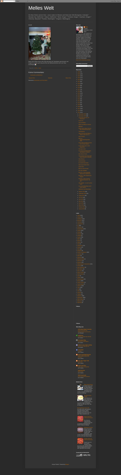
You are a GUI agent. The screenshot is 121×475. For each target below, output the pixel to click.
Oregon (79, 277)
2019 (79, 85)
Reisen (79, 280)
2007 (79, 108)
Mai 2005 (81, 201)
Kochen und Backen (81, 252)
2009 (79, 104)
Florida (79, 232)
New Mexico (80, 269)
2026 (79, 72)
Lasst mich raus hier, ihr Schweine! (84, 118)
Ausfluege (79, 218)
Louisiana (79, 254)
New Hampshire (81, 267)
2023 (79, 77)
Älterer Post (68, 78)
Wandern (79, 295)
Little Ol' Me (80, 362)
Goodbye (80, 351)
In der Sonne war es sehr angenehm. (84, 146)
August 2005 (82, 195)
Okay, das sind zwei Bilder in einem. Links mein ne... (85, 134)
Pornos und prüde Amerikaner (84, 376)
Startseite (50, 78)
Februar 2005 (82, 207)
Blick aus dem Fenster (83, 168)
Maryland (79, 257)
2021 (79, 81)
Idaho (78, 238)
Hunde (78, 237)
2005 (79, 112)
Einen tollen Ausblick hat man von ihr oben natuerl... (85, 143)
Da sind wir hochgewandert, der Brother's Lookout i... (85, 151)
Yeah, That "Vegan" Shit (83, 360)
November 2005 (82, 116)
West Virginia (80, 299)
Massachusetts (80, 259)
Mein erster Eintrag (88, 384)
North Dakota (80, 274)
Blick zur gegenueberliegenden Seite (84, 139)
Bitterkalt (80, 126)
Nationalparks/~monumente (83, 264)
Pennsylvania (80, 279)
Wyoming (79, 302)
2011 (79, 100)
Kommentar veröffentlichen (36, 75)
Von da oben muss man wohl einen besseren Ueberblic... (85, 156)
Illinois (78, 240)
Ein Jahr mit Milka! (83, 170)
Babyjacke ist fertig (88, 427)
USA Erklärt (80, 349)
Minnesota (79, 260)
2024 (79, 75)
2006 (79, 110)
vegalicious (80, 335)
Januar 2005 (82, 208)
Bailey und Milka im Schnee (85, 124)
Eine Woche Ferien (83, 154)
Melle (86, 27)
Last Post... (80, 357)
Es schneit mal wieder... (84, 162)
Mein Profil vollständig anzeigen (83, 60)
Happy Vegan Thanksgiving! (83, 366)
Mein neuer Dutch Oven (84, 164)
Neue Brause (82, 159)
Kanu (78, 249)
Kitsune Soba (80, 371)
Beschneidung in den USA (83, 407)
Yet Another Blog (82, 340)
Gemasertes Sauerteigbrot (83, 341)
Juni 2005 (81, 199)
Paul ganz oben (82, 149)
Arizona (79, 217)
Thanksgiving (82, 131)
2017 (79, 89)
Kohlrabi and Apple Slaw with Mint (84, 336)
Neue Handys (82, 136)
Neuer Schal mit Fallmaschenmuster (88, 417)
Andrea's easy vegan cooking (85, 345)
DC (78, 225)
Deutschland (80, 228)
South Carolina (80, 282)
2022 (79, 79)
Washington (80, 297)
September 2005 (83, 193)
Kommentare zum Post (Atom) (40, 80)
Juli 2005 (81, 197)
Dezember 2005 (82, 114)
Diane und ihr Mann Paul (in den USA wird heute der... (85, 129)
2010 (79, 102)
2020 (79, 83)
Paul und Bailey (82, 122)
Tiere (78, 287)
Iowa (78, 243)
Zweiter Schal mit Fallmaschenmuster (88, 440)
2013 (79, 97)
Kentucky (79, 250)
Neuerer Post (32, 78)
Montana (79, 262)
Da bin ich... (81, 120)
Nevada (79, 265)
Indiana (79, 242)
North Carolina (80, 272)
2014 (79, 95)
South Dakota (80, 284)
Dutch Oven (81, 166)
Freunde (79, 233)
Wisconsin (79, 300)
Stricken (79, 285)
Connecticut (80, 223)
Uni (78, 289)
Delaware (79, 227)
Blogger (67, 464)
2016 (79, 91)
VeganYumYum (81, 370)
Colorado (79, 222)
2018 (79, 87)
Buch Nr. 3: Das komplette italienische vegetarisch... (85, 173)
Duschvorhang (82, 161)
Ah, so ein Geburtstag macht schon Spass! (85, 187)
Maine (78, 255)
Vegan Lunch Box (82, 365)
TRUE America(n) (82, 375)
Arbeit (78, 215)
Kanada (79, 247)
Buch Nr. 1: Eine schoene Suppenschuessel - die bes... (84, 180)
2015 (79, 93)
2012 (79, 99)
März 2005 (81, 205)
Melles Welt (41, 8)
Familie (79, 230)
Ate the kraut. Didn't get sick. (83, 346)
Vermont (79, 292)
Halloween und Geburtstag (85, 189)
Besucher (79, 220)
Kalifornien (79, 245)
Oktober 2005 (82, 191)
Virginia (79, 294)
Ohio (78, 275)
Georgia (79, 235)
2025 (79, 74)
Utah (78, 290)
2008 (79, 106)
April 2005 (81, 203)
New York (79, 270)
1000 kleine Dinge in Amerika (85, 329)
